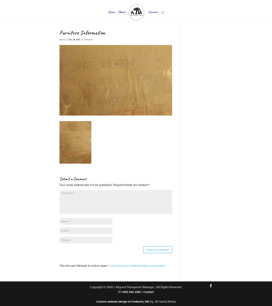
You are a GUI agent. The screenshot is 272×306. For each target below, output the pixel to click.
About (121, 12)
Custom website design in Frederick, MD (123, 301)
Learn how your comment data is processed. (137, 265)
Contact (153, 12)
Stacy (64, 39)
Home (111, 12)
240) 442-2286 (131, 292)
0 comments (87, 39)
